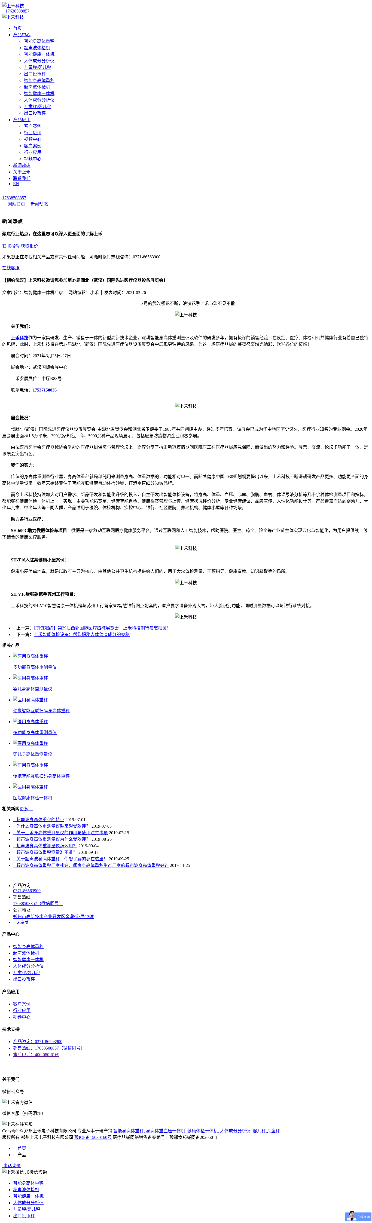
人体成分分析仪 (39, 61)
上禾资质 (20, 923)
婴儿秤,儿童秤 (266, 1131)
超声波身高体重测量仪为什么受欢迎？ (51, 839)
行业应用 (32, 132)
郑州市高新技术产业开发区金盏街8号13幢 (53, 916)
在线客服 (11, 267)
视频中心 (32, 139)
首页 (17, 28)
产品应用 (22, 119)
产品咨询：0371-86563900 (37, 1041)
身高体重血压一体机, (166, 1131)
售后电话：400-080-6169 (36, 1054)
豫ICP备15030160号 (93, 1137)
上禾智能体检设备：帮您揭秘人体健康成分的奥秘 (82, 634)
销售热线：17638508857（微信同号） (49, 1048)
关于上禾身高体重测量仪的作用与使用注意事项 (60, 832)
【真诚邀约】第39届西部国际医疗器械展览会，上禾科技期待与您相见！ (102, 628)
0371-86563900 (27, 890)
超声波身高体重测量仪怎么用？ (45, 845)
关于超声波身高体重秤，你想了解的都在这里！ (60, 859)
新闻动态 (22, 165)
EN (16, 183)
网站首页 (16, 204)
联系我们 (22, 178)
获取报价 (11, 246)
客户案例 (32, 126)
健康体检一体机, (203, 1131)
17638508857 (17, 11)
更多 (26, 808)
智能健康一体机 (39, 54)
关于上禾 (22, 172)
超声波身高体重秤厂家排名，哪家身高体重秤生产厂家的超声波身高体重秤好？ (91, 865)
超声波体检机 (37, 47)
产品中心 (22, 34)
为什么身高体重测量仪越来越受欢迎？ (51, 826)
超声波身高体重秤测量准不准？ (45, 852)
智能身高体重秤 (39, 41)
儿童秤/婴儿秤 (37, 67)
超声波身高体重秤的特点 (38, 819)
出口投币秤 (35, 74)
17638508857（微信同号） (38, 903)
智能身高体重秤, (129, 1131)
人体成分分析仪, (236, 1131)
